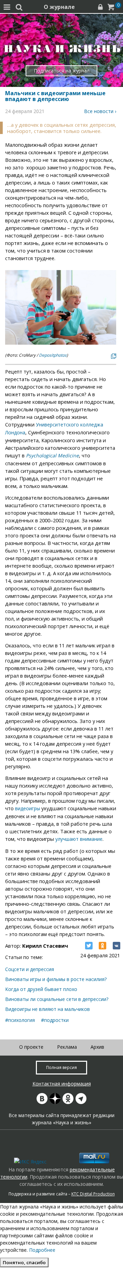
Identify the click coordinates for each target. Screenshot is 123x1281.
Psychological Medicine (52, 455)
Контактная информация (61, 1083)
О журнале (59, 7)
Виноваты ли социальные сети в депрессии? (56, 999)
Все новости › (100, 111)
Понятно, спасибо (24, 1262)
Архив (97, 1047)
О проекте (31, 1047)
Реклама (67, 1047)
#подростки (55, 1020)
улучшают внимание (78, 839)
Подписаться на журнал (62, 70)
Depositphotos (53, 355)
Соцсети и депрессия (29, 969)
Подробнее (42, 1250)
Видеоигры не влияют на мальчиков (47, 1009)
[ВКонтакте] (116, 945)
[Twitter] (89, 945)
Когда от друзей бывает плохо (41, 989)
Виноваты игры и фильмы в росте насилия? (56, 979)
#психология (20, 1020)
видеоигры (27, 808)
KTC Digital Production (93, 1194)
